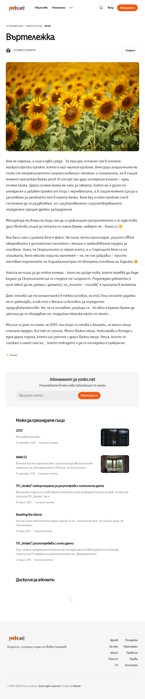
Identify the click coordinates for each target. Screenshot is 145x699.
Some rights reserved (49, 686)
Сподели (130, 50)
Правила (132, 653)
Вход (111, 7)
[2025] (72, 437)
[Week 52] (72, 465)
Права (133, 659)
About (114, 653)
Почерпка (131, 640)
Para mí (113, 659)
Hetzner (77, 686)
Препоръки (131, 647)
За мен (113, 647)
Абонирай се (127, 8)
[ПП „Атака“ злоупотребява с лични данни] (72, 551)
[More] (71, 7)
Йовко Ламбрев (26, 50)
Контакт (131, 665)
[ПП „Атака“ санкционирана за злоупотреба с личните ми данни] (72, 493)
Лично (47, 26)
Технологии (58, 7)
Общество (41, 7)
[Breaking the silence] (72, 522)
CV (116, 665)
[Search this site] (101, 7)
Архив (114, 640)
